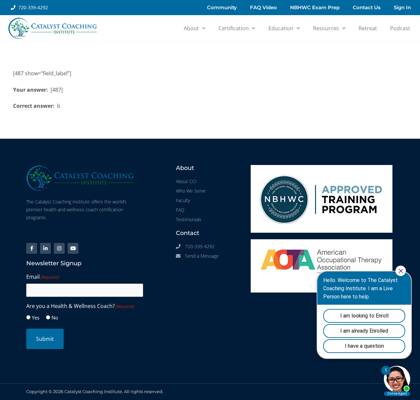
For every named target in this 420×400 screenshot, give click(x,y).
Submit (45, 338)
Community (222, 7)
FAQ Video (263, 7)
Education (280, 28)
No (55, 317)
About (191, 28)
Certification (234, 28)
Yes (35, 317)
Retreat (368, 28)
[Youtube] (73, 248)
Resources (326, 28)
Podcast (400, 28)
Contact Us (367, 7)
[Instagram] (59, 248)
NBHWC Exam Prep (315, 7)
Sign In (402, 7)
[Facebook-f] (31, 248)
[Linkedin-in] (45, 248)
